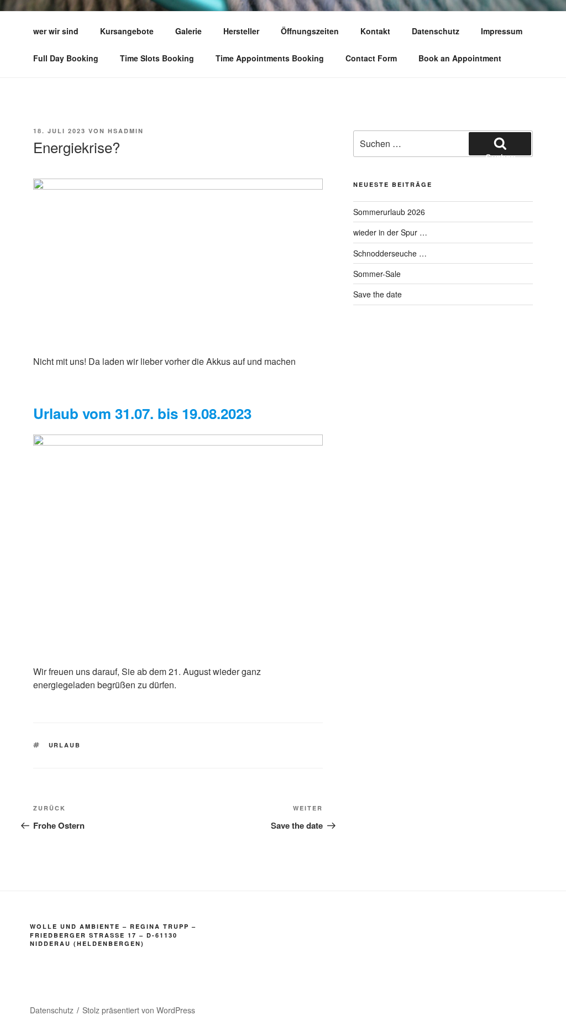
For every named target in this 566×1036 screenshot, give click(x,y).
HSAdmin (126, 131)
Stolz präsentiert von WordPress (138, 1010)
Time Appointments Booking (270, 58)
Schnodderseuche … (390, 253)
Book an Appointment (459, 58)
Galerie (188, 30)
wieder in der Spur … (390, 232)
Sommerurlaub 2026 (389, 211)
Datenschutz (435, 30)
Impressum (501, 30)
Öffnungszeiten (310, 30)
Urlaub (65, 745)
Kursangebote (127, 30)
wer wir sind (55, 30)
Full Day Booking (65, 58)
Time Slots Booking (157, 58)
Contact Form (371, 58)
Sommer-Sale (377, 273)
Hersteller (241, 30)
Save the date (377, 294)
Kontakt (375, 30)
